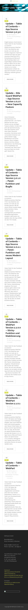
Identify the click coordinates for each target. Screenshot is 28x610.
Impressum (7, 570)
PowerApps (15, 474)
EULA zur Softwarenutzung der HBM (13, 577)
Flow (9, 472)
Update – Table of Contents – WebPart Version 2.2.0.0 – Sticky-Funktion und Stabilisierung (14, 327)
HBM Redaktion (12, 34)
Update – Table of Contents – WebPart (14, 465)
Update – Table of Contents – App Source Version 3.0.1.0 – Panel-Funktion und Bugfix (14, 178)
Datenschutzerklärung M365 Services (13, 575)
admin (10, 109)
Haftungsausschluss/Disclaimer (12, 571)
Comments (9, 38)
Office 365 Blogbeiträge (14, 36)
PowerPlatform (9, 476)
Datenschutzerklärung (9, 573)
